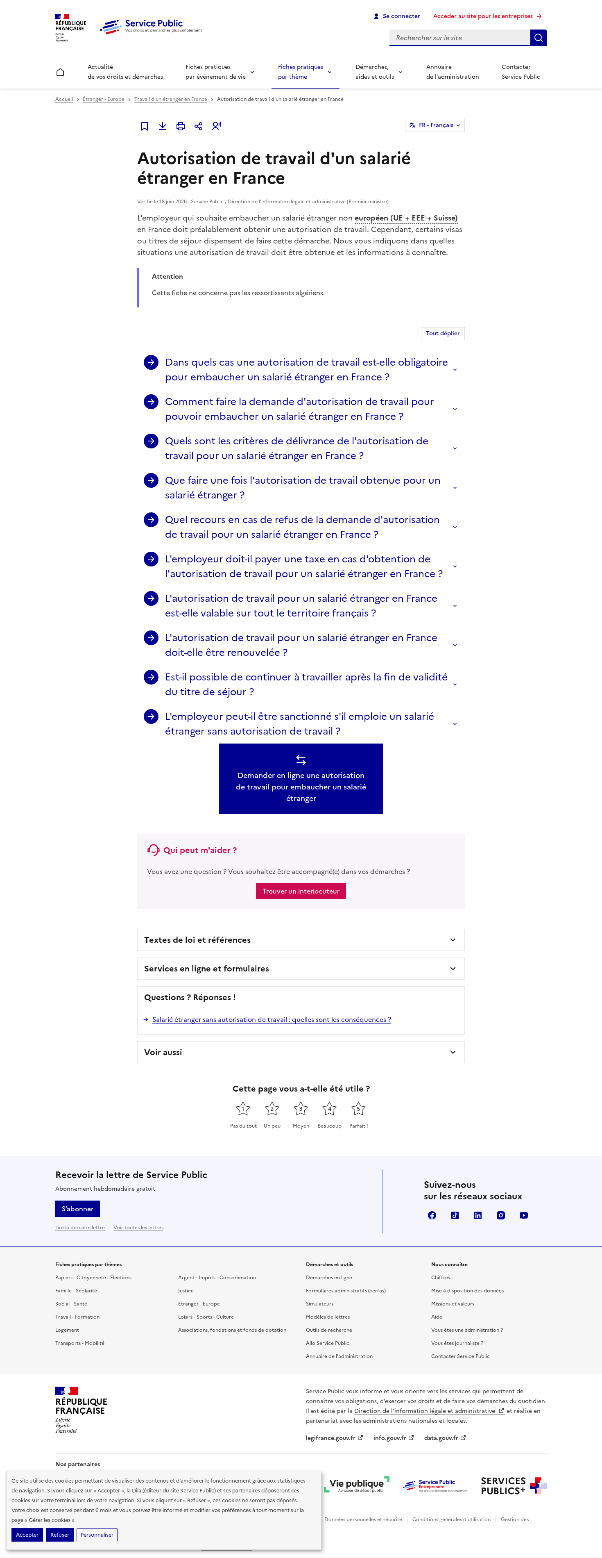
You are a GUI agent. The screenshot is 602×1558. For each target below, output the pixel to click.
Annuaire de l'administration (339, 1356)
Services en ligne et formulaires (206, 968)
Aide (436, 1317)
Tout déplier (443, 333)
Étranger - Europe (103, 99)
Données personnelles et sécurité (363, 1519)
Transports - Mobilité (79, 1343)
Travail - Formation (77, 1317)
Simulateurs (319, 1304)
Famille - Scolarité (76, 1290)
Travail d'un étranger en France (170, 99)
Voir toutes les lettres (138, 1227)
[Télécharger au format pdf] (162, 126)
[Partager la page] (198, 126)
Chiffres (440, 1277)
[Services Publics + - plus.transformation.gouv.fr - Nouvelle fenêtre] (514, 1485)
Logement (67, 1330)
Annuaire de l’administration (452, 72)
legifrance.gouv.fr (330, 1438)
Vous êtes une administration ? (467, 1330)
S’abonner (77, 1209)
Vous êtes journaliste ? (457, 1343)
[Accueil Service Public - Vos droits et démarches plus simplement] (153, 35)
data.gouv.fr (441, 1438)
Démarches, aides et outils (374, 72)
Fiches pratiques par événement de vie (216, 72)
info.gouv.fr (389, 1438)
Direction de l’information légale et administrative (425, 1411)
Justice (186, 1290)
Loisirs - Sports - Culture (206, 1317)
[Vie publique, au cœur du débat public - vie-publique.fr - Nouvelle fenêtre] (356, 1485)
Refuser (59, 1535)
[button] (216, 126)
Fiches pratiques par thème (300, 72)
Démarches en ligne (329, 1277)
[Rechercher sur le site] (538, 38)
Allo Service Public (327, 1343)
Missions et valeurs (452, 1304)
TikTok (455, 1215)
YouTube (524, 1215)
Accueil (64, 99)
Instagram (501, 1215)
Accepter (27, 1535)
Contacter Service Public (521, 72)
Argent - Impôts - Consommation (217, 1277)
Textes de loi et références (197, 940)
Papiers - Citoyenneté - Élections (93, 1277)
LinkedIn (478, 1215)
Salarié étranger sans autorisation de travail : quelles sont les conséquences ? (271, 1019)
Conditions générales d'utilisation (451, 1519)
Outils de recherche (329, 1330)
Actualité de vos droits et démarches (125, 72)
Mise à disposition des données (467, 1290)
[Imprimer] (180, 126)
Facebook (432, 1215)
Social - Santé (71, 1304)
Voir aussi (163, 1052)
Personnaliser (97, 1535)
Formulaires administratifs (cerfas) (346, 1290)
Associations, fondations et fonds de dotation (232, 1330)
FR (436, 125)
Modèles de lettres (328, 1317)
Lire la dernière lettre (80, 1227)
